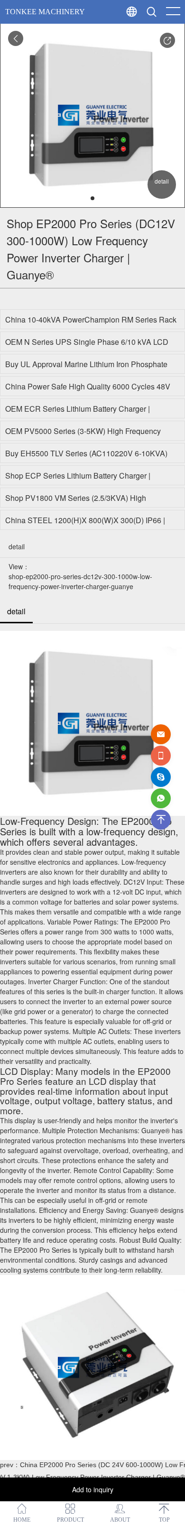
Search (170, 33)
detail (16, 611)
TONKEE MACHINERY (45, 12)
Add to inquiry (92, 1489)
